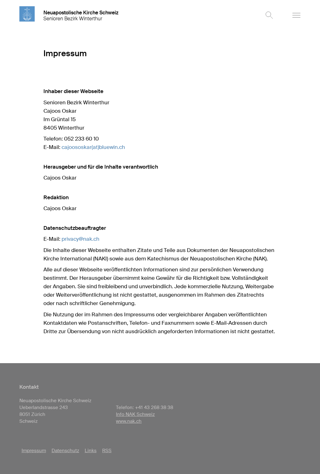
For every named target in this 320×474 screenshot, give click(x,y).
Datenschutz (65, 450)
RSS (107, 450)
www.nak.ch (129, 421)
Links (91, 450)
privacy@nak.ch (80, 238)
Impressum (34, 450)
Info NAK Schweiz (135, 414)
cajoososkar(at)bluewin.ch (93, 147)
